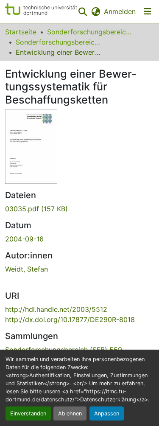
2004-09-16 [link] (24, 239)
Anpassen (106, 413)
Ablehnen (70, 413)
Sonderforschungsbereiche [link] (89, 32)
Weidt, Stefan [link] (26, 269)
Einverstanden (28, 413)
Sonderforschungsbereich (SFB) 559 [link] (58, 42)
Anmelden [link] (120, 11)
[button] (41, 11)
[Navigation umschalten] (147, 11)
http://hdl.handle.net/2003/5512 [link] (56, 309)
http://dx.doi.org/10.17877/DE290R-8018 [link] (70, 319)
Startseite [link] (20, 32)
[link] (79, 209)
